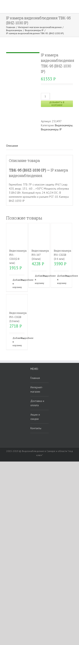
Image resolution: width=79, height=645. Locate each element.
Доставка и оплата (37, 403)
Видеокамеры (64, 125)
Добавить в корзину (56, 104)
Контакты (35, 428)
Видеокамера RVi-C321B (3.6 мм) (62, 255)
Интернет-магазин (36, 389)
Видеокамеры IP (51, 129)
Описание (12, 145)
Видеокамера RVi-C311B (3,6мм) (18, 317)
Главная (35, 378)
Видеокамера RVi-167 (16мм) (40, 255)
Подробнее (22, 279)
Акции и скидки (35, 417)
